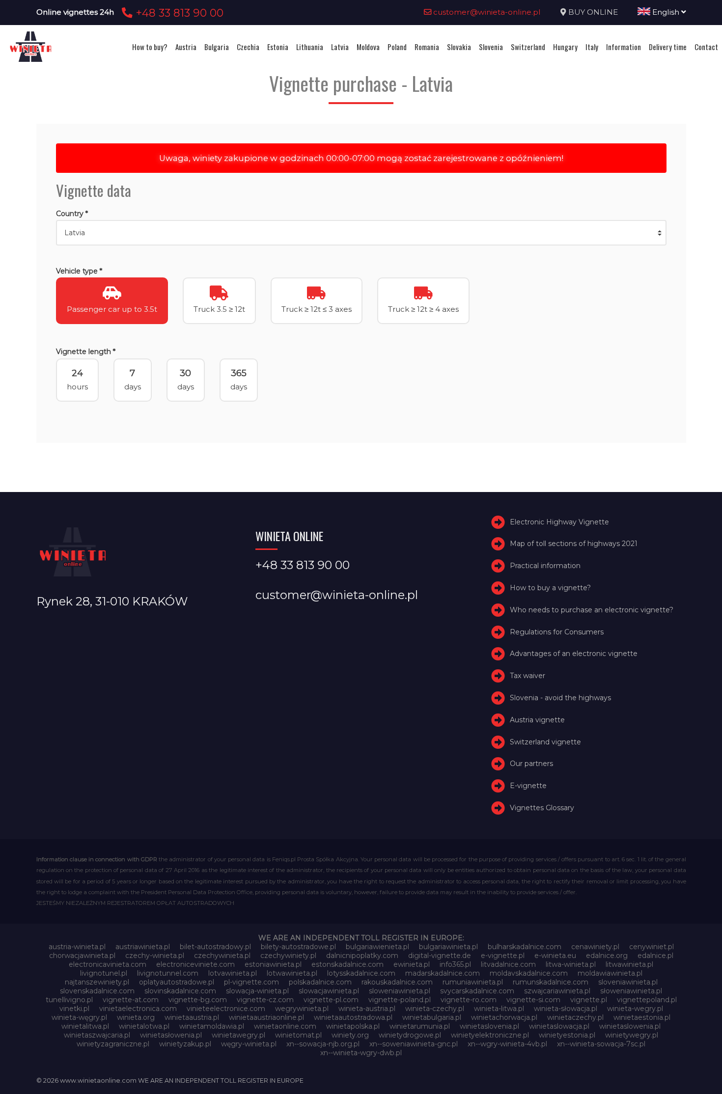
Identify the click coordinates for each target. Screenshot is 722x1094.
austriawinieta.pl (142, 946)
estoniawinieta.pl (273, 964)
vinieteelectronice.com (226, 1008)
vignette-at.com (131, 999)
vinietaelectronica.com (138, 1008)
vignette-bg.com (197, 999)
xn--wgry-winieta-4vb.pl (507, 1043)
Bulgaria (216, 46)
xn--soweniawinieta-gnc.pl (413, 1043)
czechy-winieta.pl (154, 955)
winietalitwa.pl (85, 1026)
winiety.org (350, 1035)
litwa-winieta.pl (571, 964)
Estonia (277, 46)
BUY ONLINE (593, 12)
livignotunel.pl (103, 973)
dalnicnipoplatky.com (362, 955)
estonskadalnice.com (347, 964)
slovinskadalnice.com (180, 990)
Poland (397, 46)
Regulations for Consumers (557, 632)
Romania (427, 46)
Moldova (368, 46)
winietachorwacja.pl (504, 1017)
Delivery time (668, 46)
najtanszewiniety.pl (97, 982)
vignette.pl (588, 999)
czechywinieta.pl (222, 955)
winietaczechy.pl (575, 1017)
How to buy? (149, 46)
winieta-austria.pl (366, 1008)
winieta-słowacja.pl (565, 1008)
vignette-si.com (533, 999)
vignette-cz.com (265, 999)
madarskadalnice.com (442, 973)
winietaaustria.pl (192, 1017)
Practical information (545, 565)
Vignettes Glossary (542, 807)
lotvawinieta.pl (232, 973)
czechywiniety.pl (288, 955)
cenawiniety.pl (595, 946)
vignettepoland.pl (647, 999)
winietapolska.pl (353, 1026)
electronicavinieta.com (107, 964)
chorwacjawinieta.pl (82, 955)
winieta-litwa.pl (499, 1008)
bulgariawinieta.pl (448, 946)
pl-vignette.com (251, 982)
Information (623, 46)
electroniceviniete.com (195, 964)
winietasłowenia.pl (171, 1035)
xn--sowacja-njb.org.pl (323, 1043)
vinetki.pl (74, 1008)
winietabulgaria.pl (431, 1017)
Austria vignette (537, 719)
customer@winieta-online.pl (486, 12)
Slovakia (459, 46)
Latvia (340, 46)
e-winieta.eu (555, 955)
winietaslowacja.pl (559, 1026)
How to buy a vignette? (550, 587)
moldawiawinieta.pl (610, 973)
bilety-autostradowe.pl (298, 946)
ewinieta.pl (411, 964)
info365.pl (455, 964)
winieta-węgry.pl (79, 1017)
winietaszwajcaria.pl (97, 1035)
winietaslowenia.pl (630, 1026)
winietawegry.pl (238, 1035)
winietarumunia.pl (419, 1026)
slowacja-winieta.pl (257, 990)
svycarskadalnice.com (477, 990)
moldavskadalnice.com (529, 973)
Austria (185, 46)
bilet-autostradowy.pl (215, 946)
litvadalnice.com (508, 964)
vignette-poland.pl (399, 999)
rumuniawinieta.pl (473, 982)
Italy (591, 46)
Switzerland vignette (545, 742)
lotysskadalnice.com (361, 973)
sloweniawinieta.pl (399, 990)
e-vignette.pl (503, 955)
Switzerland (528, 46)
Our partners (531, 763)
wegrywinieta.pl (302, 1008)
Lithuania (309, 46)
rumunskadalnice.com (550, 982)
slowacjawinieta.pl (329, 990)
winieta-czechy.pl (434, 1008)
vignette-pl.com (331, 999)
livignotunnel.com (167, 973)
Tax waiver (527, 675)
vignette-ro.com (469, 999)
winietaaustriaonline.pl (266, 1017)
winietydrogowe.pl (410, 1035)
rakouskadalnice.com (397, 982)
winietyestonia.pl (567, 1035)
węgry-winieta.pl (249, 1043)
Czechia (248, 46)
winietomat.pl (298, 1035)
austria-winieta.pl (77, 946)
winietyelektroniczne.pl (490, 1035)
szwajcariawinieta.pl (557, 990)
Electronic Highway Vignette (559, 522)
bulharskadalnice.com (524, 946)
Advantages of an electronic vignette (574, 653)
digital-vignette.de (439, 955)
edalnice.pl (655, 955)
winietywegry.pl (631, 1035)
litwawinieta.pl (629, 964)
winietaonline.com (285, 1026)
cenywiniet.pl (651, 946)
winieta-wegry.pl (635, 1008)
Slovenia (491, 46)
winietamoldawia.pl (211, 1026)
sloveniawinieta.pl (628, 982)
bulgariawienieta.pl (377, 946)
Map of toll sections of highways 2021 (574, 543)
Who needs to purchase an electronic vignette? (591, 609)
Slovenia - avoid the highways (560, 697)
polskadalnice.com (320, 982)
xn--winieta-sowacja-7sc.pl (601, 1043)
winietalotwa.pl (144, 1026)
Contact (706, 46)
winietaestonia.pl (641, 1017)
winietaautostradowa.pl (353, 1017)
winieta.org (136, 1017)
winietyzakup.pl (185, 1043)
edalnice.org (607, 955)
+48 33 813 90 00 (178, 12)
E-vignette (528, 785)
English (665, 12)
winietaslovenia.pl (489, 1026)
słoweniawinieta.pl (631, 990)
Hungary (565, 46)
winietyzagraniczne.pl (113, 1043)
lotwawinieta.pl (292, 973)
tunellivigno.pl (69, 999)
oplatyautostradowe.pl (176, 982)
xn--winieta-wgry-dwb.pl (361, 1052)
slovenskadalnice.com (97, 990)
